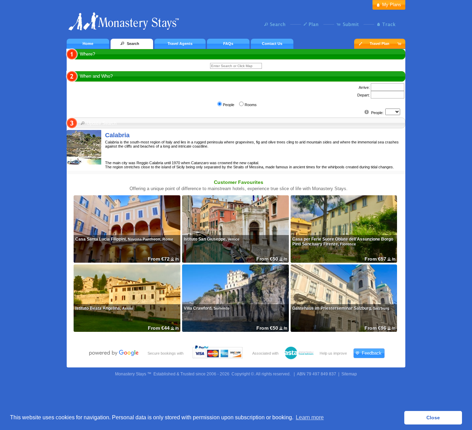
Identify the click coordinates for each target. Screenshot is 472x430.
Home (88, 43)
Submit (349, 24)
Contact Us (272, 43)
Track (385, 24)
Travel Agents (180, 43)
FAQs (228, 43)
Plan (313, 24)
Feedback (371, 353)
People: (377, 113)
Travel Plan (379, 43)
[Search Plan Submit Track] (236, 25)
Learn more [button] (310, 417)
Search (276, 24)
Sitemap (349, 374)
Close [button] (433, 417)
